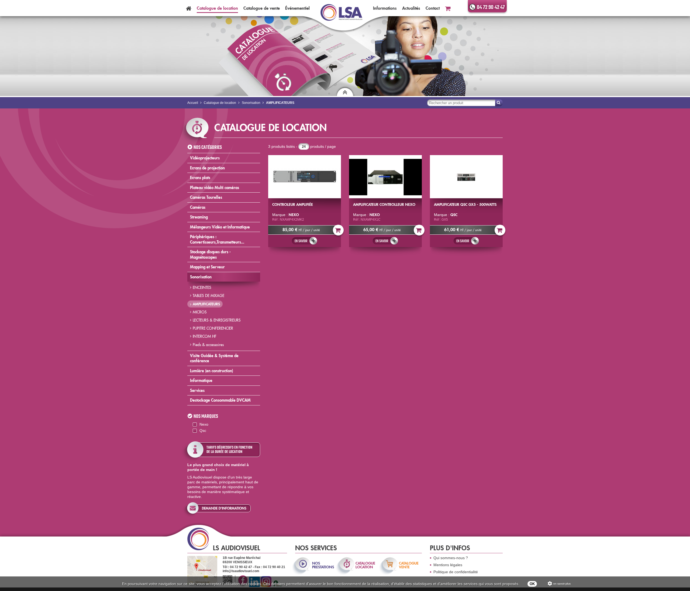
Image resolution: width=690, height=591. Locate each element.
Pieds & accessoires (208, 344)
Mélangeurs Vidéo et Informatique (220, 227)
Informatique (201, 380)
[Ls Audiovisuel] (341, 15)
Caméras (197, 207)
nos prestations (322, 565)
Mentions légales (447, 565)
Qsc (202, 430)
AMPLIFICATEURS (206, 304)
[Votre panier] (447, 8)
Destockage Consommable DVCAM (220, 400)
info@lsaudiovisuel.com (241, 571)
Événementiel (297, 8)
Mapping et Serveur (207, 266)
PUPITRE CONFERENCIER (213, 328)
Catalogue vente (261, 8)
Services (197, 390)
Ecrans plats (200, 177)
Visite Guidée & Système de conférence (214, 358)
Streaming (199, 217)
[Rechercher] (499, 103)
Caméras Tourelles (206, 197)
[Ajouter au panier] (338, 230)
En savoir (301, 241)
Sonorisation (201, 276)
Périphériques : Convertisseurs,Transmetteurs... (217, 239)
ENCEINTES (202, 287)
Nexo (203, 424)
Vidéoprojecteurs (205, 157)
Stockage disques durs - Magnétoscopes (210, 254)
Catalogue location (217, 8)
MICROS (200, 312)
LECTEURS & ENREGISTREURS (217, 320)
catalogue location (365, 565)
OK (532, 584)
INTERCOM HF (204, 336)
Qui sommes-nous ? (450, 558)
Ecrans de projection (207, 167)
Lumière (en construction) (211, 370)
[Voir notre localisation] (202, 570)
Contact (433, 8)
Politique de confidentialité (455, 572)
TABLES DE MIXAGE (208, 295)
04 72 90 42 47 (491, 7)
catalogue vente (409, 565)
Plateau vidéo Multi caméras (214, 187)
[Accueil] (188, 8)
